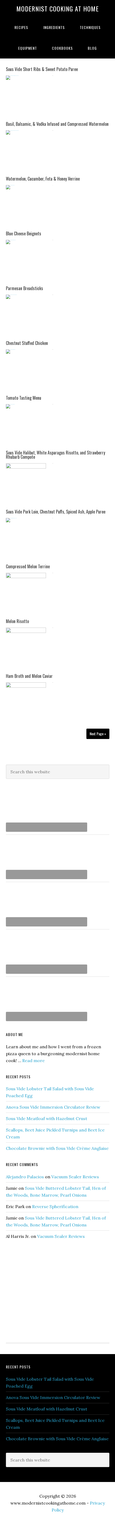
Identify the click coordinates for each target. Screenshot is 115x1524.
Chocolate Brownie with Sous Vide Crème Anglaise (57, 1148)
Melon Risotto (17, 621)
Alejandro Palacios (25, 1176)
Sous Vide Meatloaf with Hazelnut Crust (46, 1118)
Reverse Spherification (55, 1206)
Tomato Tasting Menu (23, 398)
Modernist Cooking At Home (57, 8)
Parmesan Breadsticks (24, 288)
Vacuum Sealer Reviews (75, 1176)
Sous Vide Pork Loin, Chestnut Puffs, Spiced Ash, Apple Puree (55, 511)
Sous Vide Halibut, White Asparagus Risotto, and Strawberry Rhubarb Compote (55, 454)
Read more (33, 1060)
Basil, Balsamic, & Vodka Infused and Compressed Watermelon (57, 124)
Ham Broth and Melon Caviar (29, 676)
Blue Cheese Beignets (23, 233)
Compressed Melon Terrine (28, 566)
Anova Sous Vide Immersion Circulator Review (53, 1107)
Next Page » (98, 733)
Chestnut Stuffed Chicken (27, 343)
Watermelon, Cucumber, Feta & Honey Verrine (43, 179)
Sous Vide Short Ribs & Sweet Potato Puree (42, 69)
